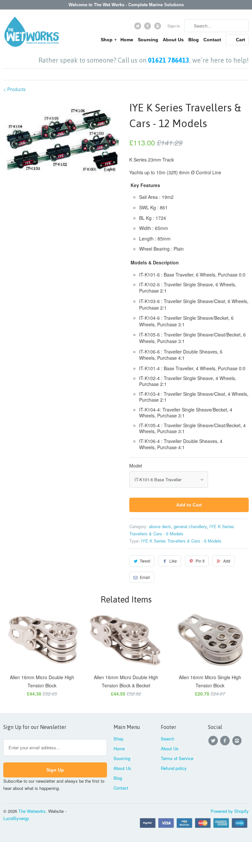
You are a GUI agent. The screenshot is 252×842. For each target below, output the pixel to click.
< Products (14, 89)
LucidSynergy (16, 818)
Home (126, 39)
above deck (160, 526)
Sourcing (148, 39)
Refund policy (174, 768)
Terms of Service (177, 758)
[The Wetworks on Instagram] (158, 27)
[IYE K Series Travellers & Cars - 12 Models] (63, 141)
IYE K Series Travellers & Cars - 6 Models (181, 541)
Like (173, 561)
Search (167, 739)
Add (226, 561)
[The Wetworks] (31, 33)
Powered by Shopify (230, 811)
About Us (173, 39)
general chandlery (190, 526)
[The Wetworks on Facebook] (148, 27)
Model (135, 465)
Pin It (200, 561)
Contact (212, 39)
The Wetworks (32, 811)
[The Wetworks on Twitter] (138, 27)
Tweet (145, 561)
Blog (193, 39)
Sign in (173, 26)
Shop (108, 39)
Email (145, 577)
